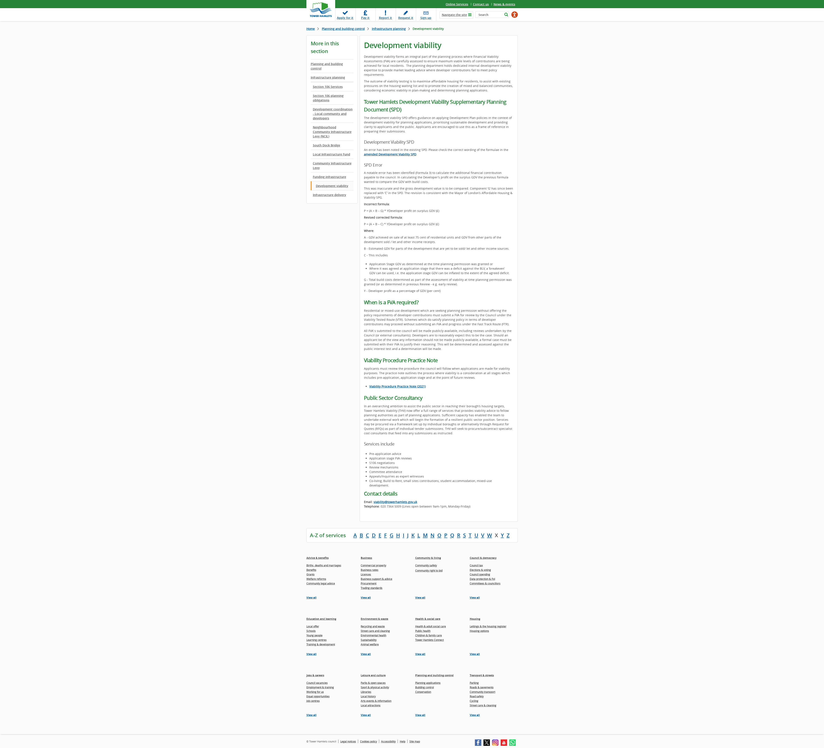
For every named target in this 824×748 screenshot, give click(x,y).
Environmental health (373, 635)
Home (310, 29)
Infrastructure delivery (329, 195)
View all (311, 597)
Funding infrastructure (329, 177)
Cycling (474, 700)
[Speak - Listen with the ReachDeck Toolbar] (514, 14)
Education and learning (321, 619)
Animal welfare (370, 644)
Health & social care (427, 619)
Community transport (482, 691)
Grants (310, 574)
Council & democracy (483, 558)
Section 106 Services (328, 87)
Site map (414, 741)
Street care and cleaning (375, 630)
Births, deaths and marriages (323, 565)
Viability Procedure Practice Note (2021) (397, 386)
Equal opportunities (318, 696)
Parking (474, 682)
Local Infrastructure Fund (331, 154)
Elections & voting (480, 570)
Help (402, 741)
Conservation (423, 691)
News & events (504, 4)
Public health (422, 630)
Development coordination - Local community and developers (333, 113)
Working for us (315, 691)
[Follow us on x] (486, 742)
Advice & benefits (317, 558)
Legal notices (348, 741)
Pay (365, 18)
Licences (366, 574)
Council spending (480, 574)
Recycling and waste (373, 626)
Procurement (368, 583)
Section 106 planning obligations (328, 98)
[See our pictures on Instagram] (495, 742)
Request (405, 18)
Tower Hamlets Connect (429, 640)
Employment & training (320, 687)
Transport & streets (482, 675)
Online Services (457, 4)
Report (385, 18)
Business (366, 558)
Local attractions (370, 705)
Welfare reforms (316, 579)
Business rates (369, 570)
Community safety (426, 565)
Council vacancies (317, 682)
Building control (424, 687)
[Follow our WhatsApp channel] (512, 742)
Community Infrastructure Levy (332, 165)
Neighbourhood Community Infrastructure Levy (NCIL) (332, 131)
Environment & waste (374, 619)
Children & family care (428, 635)
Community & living (428, 558)
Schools (311, 630)
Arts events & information (376, 700)
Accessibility (388, 741)
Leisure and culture (373, 675)
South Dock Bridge (326, 145)
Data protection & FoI (482, 579)
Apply (345, 18)
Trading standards (371, 588)
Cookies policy (368, 741)
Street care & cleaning (483, 705)
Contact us (481, 4)
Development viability (332, 186)
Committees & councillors (485, 583)
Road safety (477, 696)
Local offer (312, 626)
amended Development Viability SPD (390, 154)
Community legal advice (320, 583)
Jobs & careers (315, 675)
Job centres (313, 700)
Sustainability (369, 640)
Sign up (425, 18)
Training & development (320, 644)
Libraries (366, 691)
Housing (475, 619)
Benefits (311, 570)
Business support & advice (376, 579)
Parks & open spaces (373, 682)
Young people (314, 635)
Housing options (479, 630)
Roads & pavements (482, 687)
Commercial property (373, 565)
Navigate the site (454, 15)
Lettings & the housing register (488, 626)
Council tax (476, 565)
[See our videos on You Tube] (504, 742)
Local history (368, 696)
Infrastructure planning (389, 29)
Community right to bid (428, 570)
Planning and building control (343, 29)
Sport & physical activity (375, 687)
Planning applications (428, 682)
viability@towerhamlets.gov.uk (395, 502)
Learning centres (316, 640)
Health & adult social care (430, 626)
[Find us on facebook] (478, 742)
